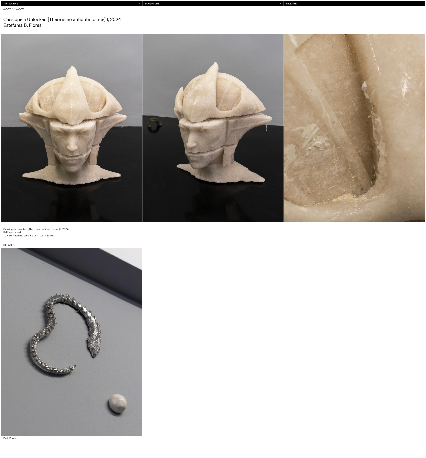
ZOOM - (21, 8)
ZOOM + (8, 8)
